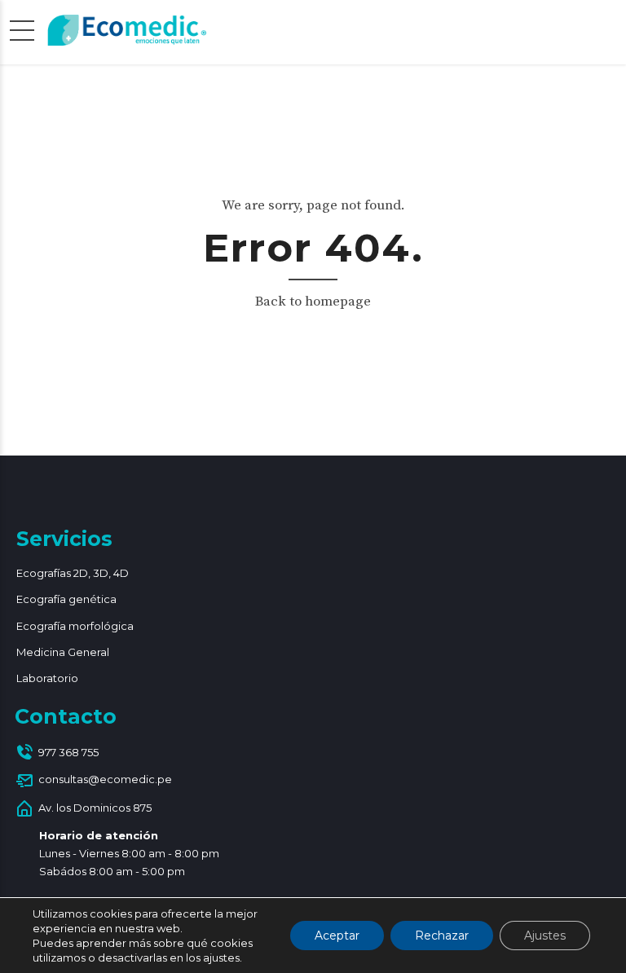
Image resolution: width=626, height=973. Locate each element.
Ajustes (545, 935)
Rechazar (442, 935)
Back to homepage (313, 301)
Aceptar (337, 935)
